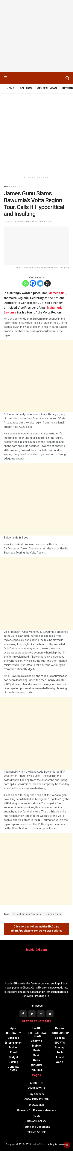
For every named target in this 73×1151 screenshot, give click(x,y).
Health (36, 1028)
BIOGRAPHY (13, 1033)
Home (7, 186)
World (59, 1061)
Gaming (13, 1061)
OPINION (36, 1064)
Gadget (13, 1057)
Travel (60, 1057)
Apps (13, 1028)
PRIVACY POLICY (36, 1121)
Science (60, 1037)
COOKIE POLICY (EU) (36, 1099)
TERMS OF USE (36, 1132)
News (36, 1060)
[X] (47, 283)
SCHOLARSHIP (60, 1033)
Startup (59, 1047)
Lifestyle (36, 1040)
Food (13, 1052)
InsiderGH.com (39, 1144)
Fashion (13, 1047)
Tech (60, 1052)
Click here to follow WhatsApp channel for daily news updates (36, 928)
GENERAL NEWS (47, 88)
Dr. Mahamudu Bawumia (27, 914)
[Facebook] (33, 283)
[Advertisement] (36, 36)
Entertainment (13, 1042)
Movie (36, 1050)
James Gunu (57, 293)
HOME (10, 88)
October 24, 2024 (13, 221)
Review (59, 1028)
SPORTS (59, 1042)
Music (36, 1055)
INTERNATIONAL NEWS (37, 1034)
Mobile (36, 1045)
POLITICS (26, 88)
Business (13, 1037)
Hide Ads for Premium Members (36, 1110)
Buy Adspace (37, 1094)
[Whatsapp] (25, 283)
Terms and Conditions (36, 1126)
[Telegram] (40, 283)
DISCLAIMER (36, 1104)
